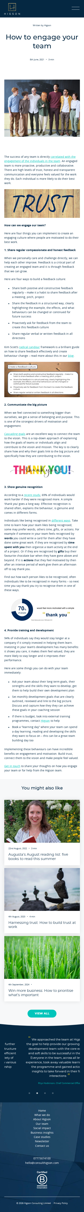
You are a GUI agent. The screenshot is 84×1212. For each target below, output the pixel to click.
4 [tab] (54, 1093)
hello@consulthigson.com (42, 1163)
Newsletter (42, 1141)
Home (42, 1110)
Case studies (42, 1137)
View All (42, 1013)
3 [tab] (46, 1093)
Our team (42, 1124)
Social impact (42, 1128)
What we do (42, 1115)
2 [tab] (38, 1093)
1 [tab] (30, 1093)
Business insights (42, 1132)
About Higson (42, 1119)
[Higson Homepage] (12, 9)
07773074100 (42, 1158)
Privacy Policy (61, 1203)
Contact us (42, 1146)
